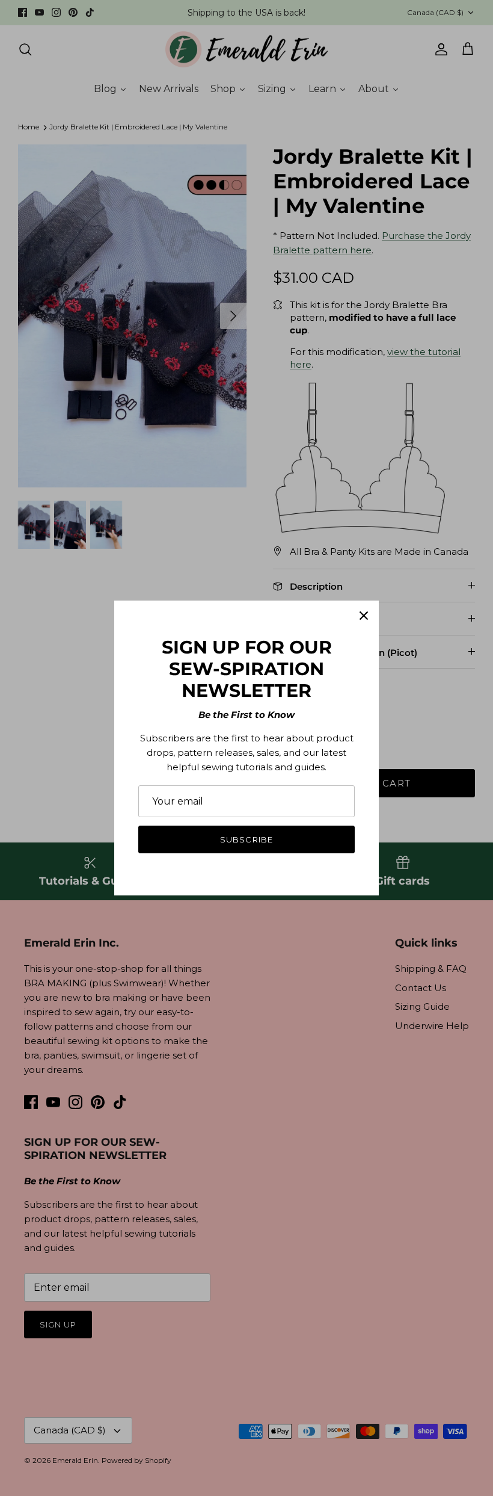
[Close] (364, 615)
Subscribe (246, 839)
